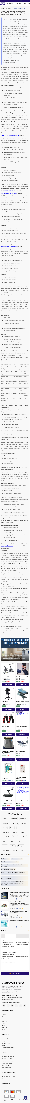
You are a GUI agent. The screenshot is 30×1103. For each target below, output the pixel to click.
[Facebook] (12, 1005)
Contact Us (5, 1038)
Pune (9, 8)
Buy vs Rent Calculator (8, 1061)
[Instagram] (16, 1005)
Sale (3, 1023)
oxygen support (8, 191)
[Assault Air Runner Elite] (9, 792)
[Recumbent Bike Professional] (9, 668)
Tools (3, 1030)
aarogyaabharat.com (7, 546)
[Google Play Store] (24, 1005)
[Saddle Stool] (9, 693)
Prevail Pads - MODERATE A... (8, 950)
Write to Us (5, 1041)
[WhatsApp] (3, 1005)
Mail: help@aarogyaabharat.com (12, 998)
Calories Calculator (7, 1063)
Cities (3, 1019)
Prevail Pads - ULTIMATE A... (8, 954)
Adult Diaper (10, 936)
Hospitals (4, 1021)
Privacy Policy (6, 1043)
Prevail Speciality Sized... (7, 942)
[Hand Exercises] (9, 718)
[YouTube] (20, 1005)
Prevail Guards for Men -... (22, 944)
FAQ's (3, 1045)
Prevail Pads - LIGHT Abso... (8, 946)
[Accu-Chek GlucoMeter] (9, 767)
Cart (3, 1025)
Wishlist (4, 1027)
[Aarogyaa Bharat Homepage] (2, 4)
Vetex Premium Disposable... (8, 962)
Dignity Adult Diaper (6, 958)
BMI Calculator (6, 1065)
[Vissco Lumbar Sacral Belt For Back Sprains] (9, 743)
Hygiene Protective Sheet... (22, 956)
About (4, 1014)
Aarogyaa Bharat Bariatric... (22, 942)
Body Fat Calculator (7, 1058)
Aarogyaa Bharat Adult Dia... (8, 940)
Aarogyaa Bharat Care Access (10, 1081)
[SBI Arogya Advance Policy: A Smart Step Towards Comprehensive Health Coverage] (4, 905)
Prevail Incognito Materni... (7, 956)
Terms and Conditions (8, 1047)
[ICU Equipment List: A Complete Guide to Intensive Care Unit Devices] (4, 915)
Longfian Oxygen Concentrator (10, 135)
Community (5, 1078)
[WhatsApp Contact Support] (21, 1)
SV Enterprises (6, 1083)
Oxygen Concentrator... (19, 8)
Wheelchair (21, 936)
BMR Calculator (6, 1067)
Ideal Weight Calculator (8, 1056)
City (6, 8)
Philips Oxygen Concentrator (9, 246)
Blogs (3, 1016)
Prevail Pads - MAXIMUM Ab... (8, 952)
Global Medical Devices (8, 1076)
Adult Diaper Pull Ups (6, 944)
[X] (8, 1005)
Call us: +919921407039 (10, 996)
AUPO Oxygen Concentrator (9, 193)
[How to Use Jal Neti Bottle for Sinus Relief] (4, 924)
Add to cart (8, 685)
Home (2, 8)
